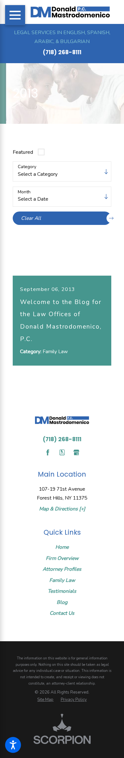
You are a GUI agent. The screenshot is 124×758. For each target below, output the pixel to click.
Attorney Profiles (62, 569)
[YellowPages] (62, 452)
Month (24, 192)
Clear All (31, 218)
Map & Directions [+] (62, 508)
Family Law (62, 580)
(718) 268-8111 (62, 52)
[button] (13, 745)
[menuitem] (62, 547)
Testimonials (62, 591)
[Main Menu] (15, 15)
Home (62, 547)
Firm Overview (62, 558)
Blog (62, 602)
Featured (23, 152)
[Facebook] (48, 452)
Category (27, 167)
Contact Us (62, 613)
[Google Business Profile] (76, 452)
